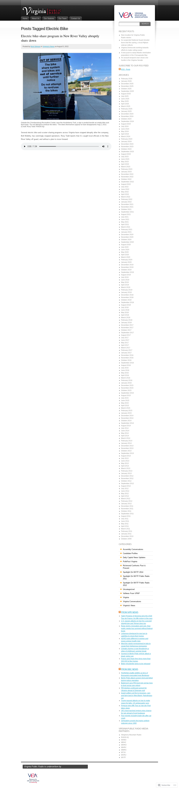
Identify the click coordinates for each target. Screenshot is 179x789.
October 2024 (126, 119)
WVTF (123, 757)
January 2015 (126, 413)
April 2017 (125, 345)
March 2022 (125, 197)
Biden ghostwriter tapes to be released (135, 664)
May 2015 (125, 403)
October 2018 (126, 300)
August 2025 (126, 94)
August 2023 (126, 154)
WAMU (123, 740)
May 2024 (125, 131)
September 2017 (127, 333)
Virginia (126, 597)
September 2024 (127, 121)
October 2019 (126, 270)
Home (25, 18)
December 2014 (127, 416)
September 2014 (127, 423)
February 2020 (126, 260)
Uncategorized (129, 589)
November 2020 (127, 237)
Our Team (63, 18)
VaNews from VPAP (131, 593)
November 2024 (127, 116)
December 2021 (127, 204)
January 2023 (126, 172)
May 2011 (125, 524)
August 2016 (126, 365)
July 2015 (125, 398)
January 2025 (126, 111)
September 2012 (127, 483)
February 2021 (126, 229)
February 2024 (126, 139)
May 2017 (125, 343)
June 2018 (125, 310)
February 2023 (126, 169)
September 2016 (127, 363)
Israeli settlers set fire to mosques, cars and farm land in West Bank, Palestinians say (136, 695)
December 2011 (127, 506)
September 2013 (127, 453)
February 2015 (126, 411)
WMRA (123, 750)
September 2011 (127, 514)
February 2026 (126, 79)
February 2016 (126, 380)
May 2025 (125, 101)
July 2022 (125, 187)
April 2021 (125, 224)
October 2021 (126, 209)
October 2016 (126, 360)
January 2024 (126, 141)
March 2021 (125, 227)
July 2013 (125, 458)
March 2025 (125, 106)
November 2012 (127, 478)
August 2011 (126, 516)
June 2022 (125, 189)
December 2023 (127, 144)
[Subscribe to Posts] (120, 69)
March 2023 (125, 167)
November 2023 (127, 147)
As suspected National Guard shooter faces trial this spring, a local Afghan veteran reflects (135, 42)
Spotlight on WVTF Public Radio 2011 (136, 577)
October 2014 (126, 421)
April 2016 (125, 375)
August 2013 (126, 456)
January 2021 (126, 232)
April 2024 (125, 134)
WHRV (123, 747)
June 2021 (125, 219)
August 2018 (126, 305)
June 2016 (125, 370)
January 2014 (126, 443)
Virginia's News (48, 46)
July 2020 (125, 247)
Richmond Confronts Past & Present (134, 567)
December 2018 (127, 295)
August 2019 (126, 275)
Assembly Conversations (133, 549)
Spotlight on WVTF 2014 (133, 572)
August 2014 (126, 426)
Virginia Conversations (132, 601)
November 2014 (127, 418)
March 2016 (125, 378)
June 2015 (125, 400)
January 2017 (126, 353)
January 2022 (126, 202)
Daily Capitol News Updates (134, 557)
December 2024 (127, 114)
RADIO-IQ (125, 737)
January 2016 (126, 383)
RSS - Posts (125, 69)
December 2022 (127, 174)
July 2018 (125, 307)
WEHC (123, 742)
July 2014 (125, 428)
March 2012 (125, 499)
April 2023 (125, 164)
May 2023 (125, 162)
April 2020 (125, 255)
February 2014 (126, 441)
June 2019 (125, 280)
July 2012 (125, 488)
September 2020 (127, 242)
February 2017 (126, 350)
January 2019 (126, 292)
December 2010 (127, 536)
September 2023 (127, 152)
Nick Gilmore (35, 46)
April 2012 (125, 496)
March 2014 (125, 438)
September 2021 (127, 212)
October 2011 (126, 511)
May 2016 (125, 373)
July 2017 (125, 338)
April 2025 (125, 104)
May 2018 (125, 312)
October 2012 (126, 481)
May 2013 (125, 463)
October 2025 (126, 89)
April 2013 (125, 466)
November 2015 (127, 388)
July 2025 (125, 96)
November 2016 (127, 358)
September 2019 (127, 272)
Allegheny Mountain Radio (131, 735)
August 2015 (126, 395)
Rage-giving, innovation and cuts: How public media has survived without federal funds (137, 628)
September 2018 (127, 302)
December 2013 (127, 446)
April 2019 (125, 285)
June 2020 (125, 250)
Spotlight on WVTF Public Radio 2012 (136, 584)
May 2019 (125, 282)
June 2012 (125, 491)
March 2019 (125, 287)
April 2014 (125, 436)
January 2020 (126, 262)
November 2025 (127, 86)
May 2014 (125, 433)
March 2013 (125, 468)
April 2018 (125, 315)
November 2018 (127, 297)
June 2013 (125, 461)
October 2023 (126, 149)
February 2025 (126, 109)
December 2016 (127, 355)
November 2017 (127, 328)
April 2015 (125, 406)
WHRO (123, 745)
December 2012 (127, 476)
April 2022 (125, 194)
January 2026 (126, 81)
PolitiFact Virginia (130, 561)
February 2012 (126, 501)
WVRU (123, 755)
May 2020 (125, 252)
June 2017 (125, 340)
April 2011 (125, 526)
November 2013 (127, 448)
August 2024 (126, 124)
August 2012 (126, 486)
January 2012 (126, 504)
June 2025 (125, 99)
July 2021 (125, 217)
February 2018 (126, 320)
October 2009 (126, 539)
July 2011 (124, 519)
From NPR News (129, 612)
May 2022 (125, 192)
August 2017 (126, 335)
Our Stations (49, 18)
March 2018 (125, 318)
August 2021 (126, 214)
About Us (35, 18)
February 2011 (126, 531)
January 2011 (126, 534)
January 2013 (126, 473)
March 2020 (125, 257)
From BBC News (129, 669)
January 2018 (126, 323)
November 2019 (127, 267)
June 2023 (125, 159)
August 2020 (126, 245)
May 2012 (125, 494)
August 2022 (126, 184)
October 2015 (126, 390)
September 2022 (127, 182)
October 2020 (126, 240)
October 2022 (126, 179)
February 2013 (126, 471)
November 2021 (127, 207)
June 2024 (125, 129)
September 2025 (127, 91)
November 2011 (127, 509)
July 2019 (125, 277)
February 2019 (126, 290)
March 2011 (125, 529)
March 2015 (125, 408)
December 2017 (127, 325)
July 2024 (125, 126)
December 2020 (127, 235)
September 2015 (127, 393)
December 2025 (127, 84)
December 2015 (127, 385)
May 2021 (125, 222)
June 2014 (125, 431)
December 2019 (127, 265)
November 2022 (127, 177)
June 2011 (125, 521)
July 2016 (125, 368)
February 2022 (126, 199)
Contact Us (75, 18)
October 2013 (126, 451)
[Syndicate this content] (120, 612)
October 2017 (126, 330)
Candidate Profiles (130, 553)
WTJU (123, 752)
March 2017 (125, 348)
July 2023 (125, 157)
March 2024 (125, 136)
